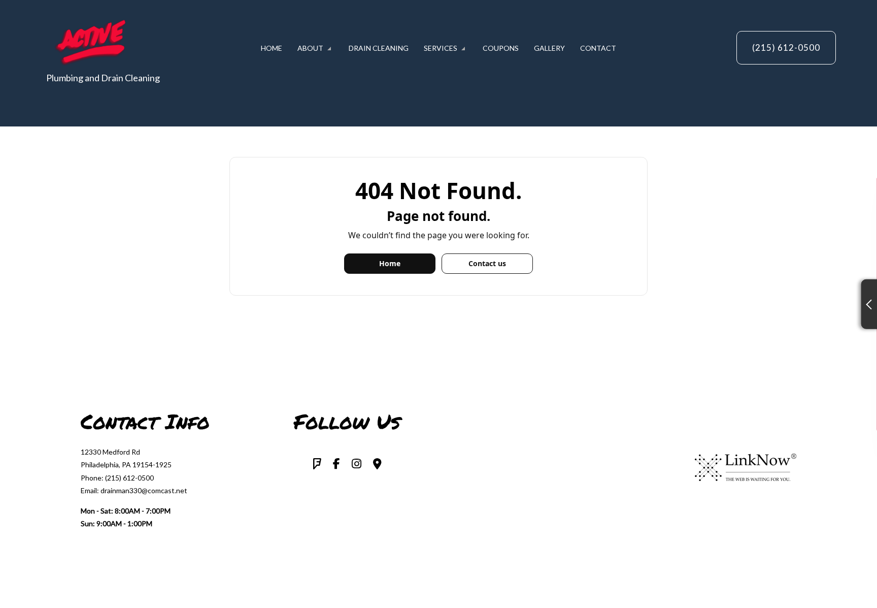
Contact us (487, 263)
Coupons (501, 48)
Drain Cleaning (379, 48)
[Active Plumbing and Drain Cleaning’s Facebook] (336, 464)
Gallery (549, 48)
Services (440, 48)
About (310, 48)
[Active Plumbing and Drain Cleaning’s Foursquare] (317, 464)
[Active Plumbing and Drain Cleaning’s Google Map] (377, 464)
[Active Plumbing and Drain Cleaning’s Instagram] (356, 464)
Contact (598, 48)
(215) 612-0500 (786, 47)
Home (271, 48)
